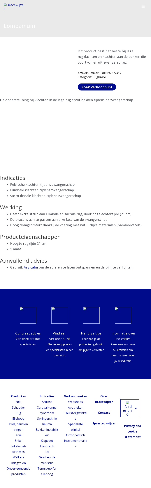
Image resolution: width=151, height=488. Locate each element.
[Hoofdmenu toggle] (143, 7)
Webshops (75, 402)
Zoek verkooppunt (96, 87)
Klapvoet (47, 441)
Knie (18, 435)
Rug (18, 413)
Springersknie (47, 418)
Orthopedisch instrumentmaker (75, 440)
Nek (18, 402)
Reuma (47, 424)
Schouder (18, 407)
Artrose (47, 402)
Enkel (18, 441)
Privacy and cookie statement (132, 431)
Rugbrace (99, 77)
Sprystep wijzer (104, 423)
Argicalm (31, 267)
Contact (104, 413)
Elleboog (18, 418)
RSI (47, 452)
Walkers (18, 457)
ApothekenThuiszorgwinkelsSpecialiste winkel (75, 418)
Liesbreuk (47, 446)
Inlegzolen (18, 463)
